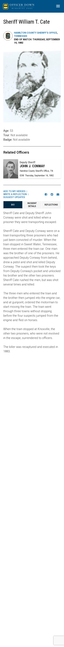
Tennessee (20, 36)
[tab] (12, 204)
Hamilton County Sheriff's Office (35, 32)
